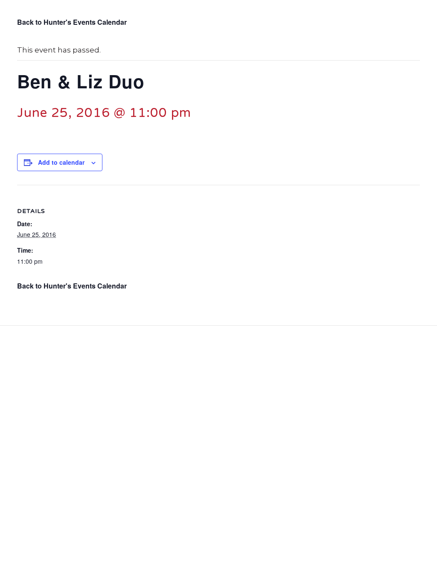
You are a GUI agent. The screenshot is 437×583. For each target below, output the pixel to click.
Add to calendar (61, 162)
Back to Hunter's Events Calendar (72, 22)
